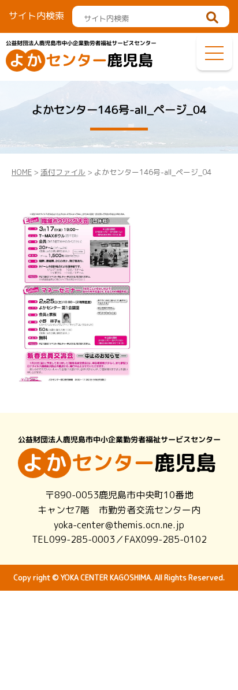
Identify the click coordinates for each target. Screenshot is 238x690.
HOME (22, 172)
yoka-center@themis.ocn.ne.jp (119, 525)
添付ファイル (62, 172)
